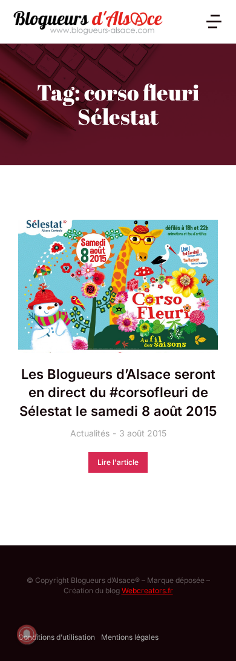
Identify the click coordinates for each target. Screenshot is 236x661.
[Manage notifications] (26, 634)
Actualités (90, 433)
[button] (214, 21)
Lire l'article (118, 462)
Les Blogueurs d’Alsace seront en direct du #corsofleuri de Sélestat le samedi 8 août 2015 (118, 392)
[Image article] (118, 286)
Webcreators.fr (147, 590)
